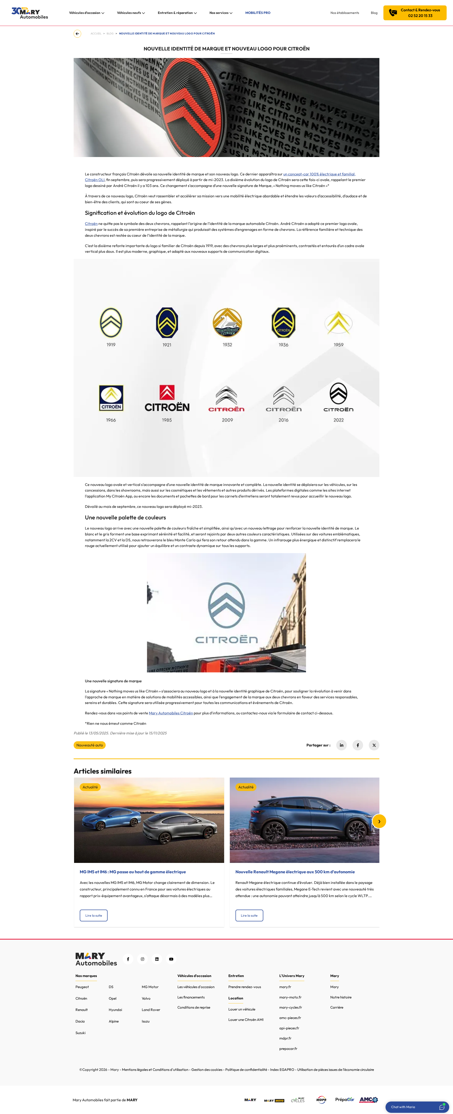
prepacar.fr (288, 1048)
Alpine (114, 1021)
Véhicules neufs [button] (129, 13)
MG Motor (150, 987)
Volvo (146, 998)
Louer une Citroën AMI (246, 1019)
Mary (334, 987)
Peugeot (82, 987)
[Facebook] (357, 745)
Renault (82, 1009)
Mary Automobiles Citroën (171, 713)
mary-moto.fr (290, 997)
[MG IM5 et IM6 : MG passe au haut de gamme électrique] (149, 820)
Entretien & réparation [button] (175, 13)
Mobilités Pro (257, 13)
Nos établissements (345, 13)
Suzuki (80, 1033)
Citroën (91, 223)
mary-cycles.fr (290, 1007)
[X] (374, 745)
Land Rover (151, 1009)
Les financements (191, 997)
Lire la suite (93, 915)
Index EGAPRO (282, 1069)
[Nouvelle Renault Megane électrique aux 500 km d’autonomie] (305, 820)
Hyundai (115, 1009)
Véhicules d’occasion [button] (84, 13)
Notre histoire (341, 997)
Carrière (336, 1007)
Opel (112, 998)
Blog (374, 13)
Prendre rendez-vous (244, 987)
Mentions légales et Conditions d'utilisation (155, 1069)
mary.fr (285, 987)
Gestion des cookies (206, 1069)
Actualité (90, 787)
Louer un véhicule (241, 1009)
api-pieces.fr (289, 1028)
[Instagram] (142, 959)
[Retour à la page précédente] (78, 34)
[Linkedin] (341, 745)
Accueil (96, 33)
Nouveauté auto (89, 745)
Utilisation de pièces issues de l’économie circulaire (335, 1069)
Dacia (80, 1021)
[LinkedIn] (156, 959)
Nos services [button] (219, 13)
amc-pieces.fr (290, 1017)
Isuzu (146, 1021)
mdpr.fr (285, 1038)
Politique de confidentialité (246, 1069)
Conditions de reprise (193, 1007)
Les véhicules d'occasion (195, 987)
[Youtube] (171, 959)
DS (111, 987)
